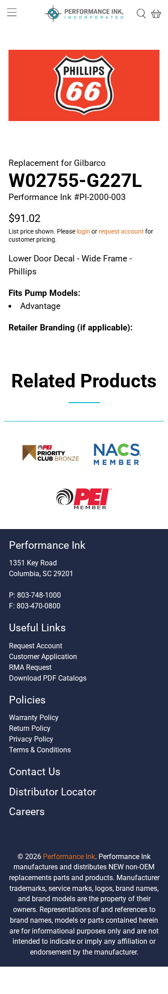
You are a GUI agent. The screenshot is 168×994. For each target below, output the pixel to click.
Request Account (35, 646)
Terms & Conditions (40, 750)
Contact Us (34, 772)
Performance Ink (69, 856)
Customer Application (43, 656)
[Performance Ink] (84, 13)
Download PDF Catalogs (47, 678)
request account (121, 231)
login (83, 231)
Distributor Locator (52, 792)
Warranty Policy (34, 717)
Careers (27, 812)
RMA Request (30, 667)
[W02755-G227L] (84, 85)
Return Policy (30, 728)
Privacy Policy (31, 739)
